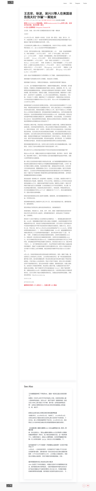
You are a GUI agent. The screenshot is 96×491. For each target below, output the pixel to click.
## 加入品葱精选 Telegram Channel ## (37, 27)
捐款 (45, 20)
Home (65, 3)
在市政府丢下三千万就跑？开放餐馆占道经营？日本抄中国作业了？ (48, 446)
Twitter (85, 3)
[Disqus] (48, 318)
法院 (48, 20)
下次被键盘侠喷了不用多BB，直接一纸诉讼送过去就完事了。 (47, 394)
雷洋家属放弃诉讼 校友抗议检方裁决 (40, 462)
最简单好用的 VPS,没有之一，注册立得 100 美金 (40, 285)
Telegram (77, 3)
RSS (71, 3)
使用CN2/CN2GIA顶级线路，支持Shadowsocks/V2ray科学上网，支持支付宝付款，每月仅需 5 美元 (48, 24)
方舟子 (27, 20)
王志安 (53, 20)
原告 (43, 20)
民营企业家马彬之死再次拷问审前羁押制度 (42, 413)
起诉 (50, 20)
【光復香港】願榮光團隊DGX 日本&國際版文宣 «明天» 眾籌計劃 (47, 429)
